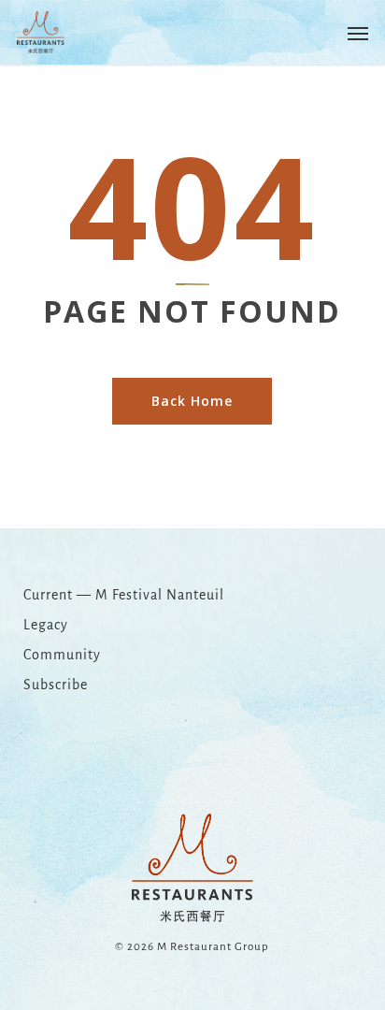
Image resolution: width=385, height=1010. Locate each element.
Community (62, 654)
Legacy (45, 624)
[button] (358, 32)
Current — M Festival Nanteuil (123, 594)
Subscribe (55, 684)
